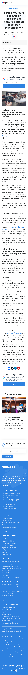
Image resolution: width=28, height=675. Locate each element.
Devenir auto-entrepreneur (11, 584)
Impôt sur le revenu (8, 607)
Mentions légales (19, 665)
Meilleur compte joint (9, 504)
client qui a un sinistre (9, 136)
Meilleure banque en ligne (11, 493)
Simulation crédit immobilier (12, 568)
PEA (3, 529)
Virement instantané (9, 509)
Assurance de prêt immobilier (12, 564)
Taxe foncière (6, 614)
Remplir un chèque (8, 502)
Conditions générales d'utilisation (11, 667)
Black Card (5, 497)
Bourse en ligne (7, 518)
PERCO (4, 531)
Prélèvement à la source (10, 616)
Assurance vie (6, 520)
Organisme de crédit (9, 548)
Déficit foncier (6, 570)
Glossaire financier (8, 516)
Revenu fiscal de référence (11, 618)
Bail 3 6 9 (5, 575)
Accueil (9, 8)
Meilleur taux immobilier (10, 562)
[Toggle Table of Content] (24, 42)
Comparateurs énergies (10, 623)
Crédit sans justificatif (9, 543)
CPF (3, 598)
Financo (4, 552)
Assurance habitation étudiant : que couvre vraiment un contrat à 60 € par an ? (13, 420)
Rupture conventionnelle (10, 587)
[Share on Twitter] (12, 368)
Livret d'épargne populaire (11, 523)
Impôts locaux (6, 612)
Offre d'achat (6, 573)
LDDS (4, 525)
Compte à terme (7, 506)
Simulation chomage (9, 596)
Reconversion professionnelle (12, 591)
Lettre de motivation (9, 589)
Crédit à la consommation (11, 539)
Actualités (17, 8)
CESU (3, 600)
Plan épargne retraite (9, 527)
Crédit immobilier (8, 541)
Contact (16, 668)
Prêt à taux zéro (7, 545)
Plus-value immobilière (10, 566)
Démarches (6, 621)
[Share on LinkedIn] (15, 368)
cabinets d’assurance (14, 333)
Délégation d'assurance (10, 550)
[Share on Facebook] (9, 368)
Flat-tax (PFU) (6, 609)
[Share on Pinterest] (18, 368)
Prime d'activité (7, 593)
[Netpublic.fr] (7, 2)
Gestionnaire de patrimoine (11, 577)
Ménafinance (6, 554)
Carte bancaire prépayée (10, 500)
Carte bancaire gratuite (10, 495)
